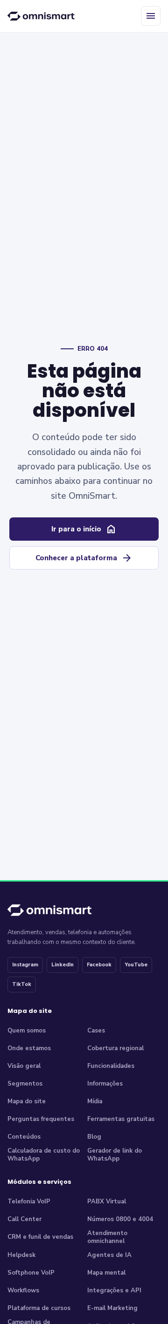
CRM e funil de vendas (40, 1237)
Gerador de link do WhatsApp (114, 1155)
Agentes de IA (109, 1255)
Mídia (94, 1101)
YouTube (136, 964)
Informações (105, 1084)
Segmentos (24, 1084)
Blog (94, 1137)
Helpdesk (21, 1255)
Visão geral (24, 1066)
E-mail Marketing (112, 1308)
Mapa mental (106, 1273)
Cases (96, 1030)
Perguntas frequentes (40, 1119)
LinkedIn (62, 964)
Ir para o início (84, 529)
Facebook (99, 964)
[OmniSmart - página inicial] (42, 16)
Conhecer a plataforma (84, 557)
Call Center (24, 1219)
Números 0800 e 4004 (120, 1219)
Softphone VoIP (31, 1273)
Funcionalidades (110, 1066)
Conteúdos (24, 1137)
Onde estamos (29, 1048)
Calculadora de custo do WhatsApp (43, 1155)
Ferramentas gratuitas (120, 1119)
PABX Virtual (106, 1201)
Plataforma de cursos (38, 1308)
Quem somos (26, 1030)
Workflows (23, 1290)
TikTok (21, 984)
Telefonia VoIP (28, 1201)
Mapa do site (26, 1101)
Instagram (25, 964)
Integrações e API (114, 1290)
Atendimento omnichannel (107, 1237)
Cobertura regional (115, 1048)
